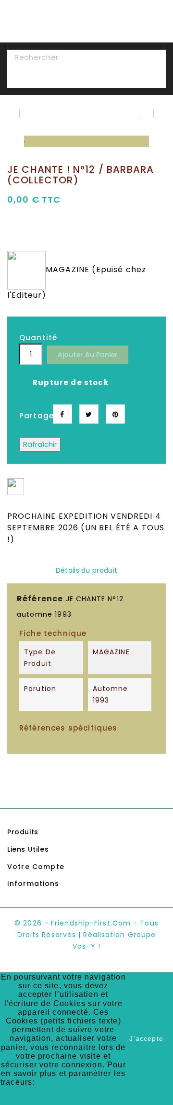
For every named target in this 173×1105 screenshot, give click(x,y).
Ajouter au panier (88, 354)
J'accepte (146, 1038)
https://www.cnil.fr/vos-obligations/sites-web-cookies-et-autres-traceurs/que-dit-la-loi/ (63, 1091)
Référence (40, 598)
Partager (62, 414)
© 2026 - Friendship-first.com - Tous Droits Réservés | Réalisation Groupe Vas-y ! (86, 934)
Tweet (89, 414)
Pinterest (115, 414)
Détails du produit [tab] (86, 570)
